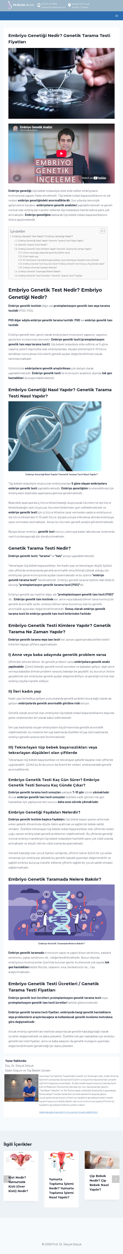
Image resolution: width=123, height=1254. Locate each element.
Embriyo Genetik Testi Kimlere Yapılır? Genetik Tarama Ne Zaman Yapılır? (55, 248)
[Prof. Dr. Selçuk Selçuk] (20, 5)
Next (115, 1179)
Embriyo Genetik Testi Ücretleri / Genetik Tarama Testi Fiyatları (50, 275)
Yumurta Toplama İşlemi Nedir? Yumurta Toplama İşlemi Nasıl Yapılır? (61, 1188)
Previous (7, 1179)
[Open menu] (116, 15)
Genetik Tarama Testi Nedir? (32, 244)
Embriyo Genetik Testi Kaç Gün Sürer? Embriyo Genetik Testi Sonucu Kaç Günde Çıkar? (63, 263)
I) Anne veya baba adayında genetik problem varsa (46, 252)
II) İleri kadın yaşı (30, 256)
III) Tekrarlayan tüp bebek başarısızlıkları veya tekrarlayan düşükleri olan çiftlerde (61, 260)
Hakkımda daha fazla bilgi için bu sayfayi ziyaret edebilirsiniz (68, 1112)
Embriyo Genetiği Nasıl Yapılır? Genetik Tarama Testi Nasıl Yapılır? (51, 240)
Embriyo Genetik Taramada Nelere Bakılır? (39, 271)
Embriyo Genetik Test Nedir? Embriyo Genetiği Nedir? (43, 236)
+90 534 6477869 (49, 4)
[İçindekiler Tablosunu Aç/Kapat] (101, 230)
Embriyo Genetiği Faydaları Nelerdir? (40, 267)
